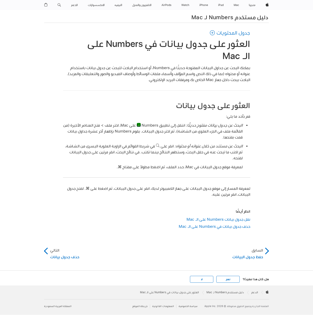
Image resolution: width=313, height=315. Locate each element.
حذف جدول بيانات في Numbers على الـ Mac (214, 226)
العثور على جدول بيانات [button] (213, 105)
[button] (59, 5)
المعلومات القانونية (163, 306)
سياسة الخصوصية (188, 306)
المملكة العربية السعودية (57, 306)
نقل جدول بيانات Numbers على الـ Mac (218, 219)
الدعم (254, 292)
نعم (228, 279)
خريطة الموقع (140, 306)
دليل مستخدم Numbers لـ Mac (229, 17)
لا (202, 279)
